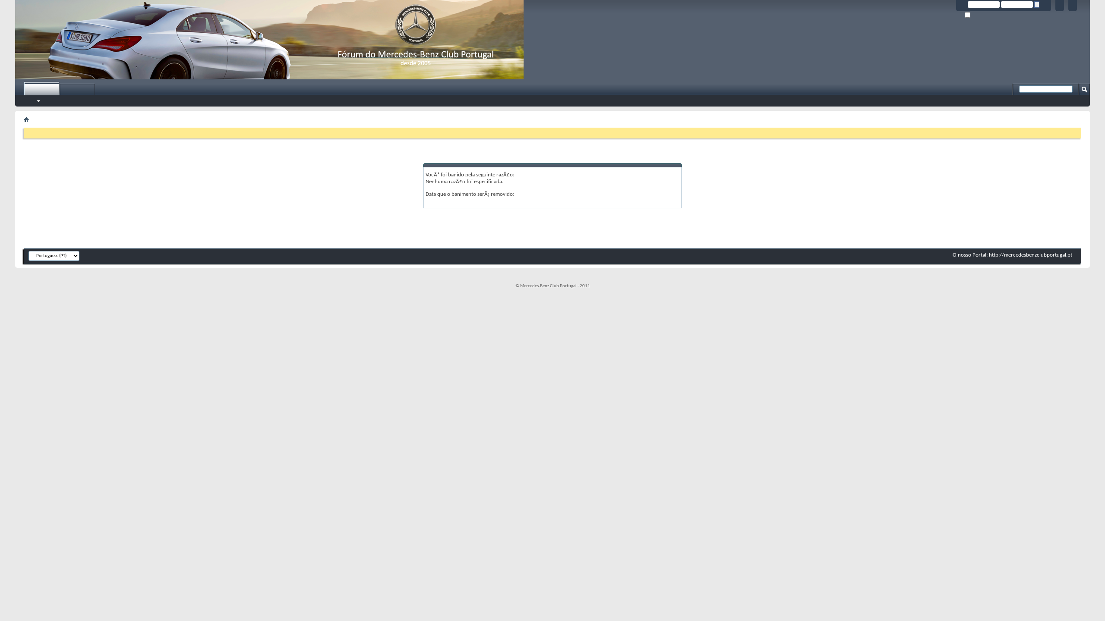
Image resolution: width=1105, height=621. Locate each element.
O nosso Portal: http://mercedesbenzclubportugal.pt (1012, 255)
